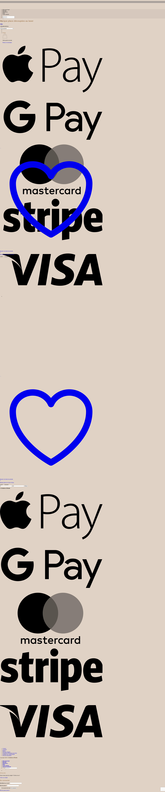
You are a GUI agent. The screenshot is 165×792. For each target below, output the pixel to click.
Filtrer (26, 486)
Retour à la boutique (7, 42)
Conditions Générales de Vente (10, 753)
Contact (4, 748)
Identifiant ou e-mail (5, 783)
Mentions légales (6, 752)
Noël (4, 13)
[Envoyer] (5, 769)
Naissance (5, 12)
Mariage (4, 10)
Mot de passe (3, 785)
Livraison (5, 749)
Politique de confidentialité (9, 754)
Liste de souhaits (7, 766)
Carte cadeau (6, 14)
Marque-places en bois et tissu (7, 482)
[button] (1, 24)
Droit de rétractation (7, 755)
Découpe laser (6, 9)
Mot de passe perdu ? (5, 790)
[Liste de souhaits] (0, 376)
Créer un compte (4, 777)
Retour (4, 750)
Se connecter (13, 788)
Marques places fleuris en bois (7, 254)
